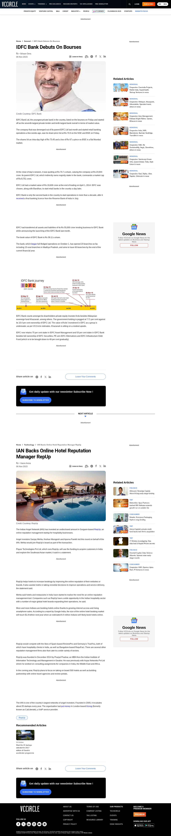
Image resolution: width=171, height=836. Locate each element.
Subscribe (148, 4)
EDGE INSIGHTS (116, 824)
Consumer (135, 514)
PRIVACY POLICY (70, 824)
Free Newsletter (101, 4)
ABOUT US (67, 807)
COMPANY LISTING (94, 811)
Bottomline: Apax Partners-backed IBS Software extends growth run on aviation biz (141, 505)
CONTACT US (68, 815)
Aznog (89, 706)
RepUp (97, 529)
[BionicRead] (86, 57)
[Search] (130, 4)
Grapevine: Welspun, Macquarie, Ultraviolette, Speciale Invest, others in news (142, 104)
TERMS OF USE (93, 807)
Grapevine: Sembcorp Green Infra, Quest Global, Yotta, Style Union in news (141, 161)
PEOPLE (86, 11)
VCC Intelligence (86, 4)
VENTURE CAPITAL (46, 11)
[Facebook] (96, 57)
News (24, 4)
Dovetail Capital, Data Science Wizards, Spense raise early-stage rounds (141, 555)
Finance (133, 488)
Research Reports (70, 4)
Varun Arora (25, 463)
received (20, 198)
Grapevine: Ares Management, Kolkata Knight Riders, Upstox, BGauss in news (141, 118)
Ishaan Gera (25, 54)
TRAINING (114, 820)
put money (65, 706)
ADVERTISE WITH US (71, 811)
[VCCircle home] (10, 4)
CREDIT (65, 11)
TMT (131, 500)
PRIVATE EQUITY (30, 11)
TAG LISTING (92, 815)
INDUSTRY (75, 11)
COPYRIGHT (68, 820)
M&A (58, 11)
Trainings (41, 4)
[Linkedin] (105, 57)
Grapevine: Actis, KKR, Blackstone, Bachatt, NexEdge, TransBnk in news (141, 132)
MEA (165, 4)
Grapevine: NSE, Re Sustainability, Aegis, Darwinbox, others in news (142, 147)
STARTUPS (128, 11)
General (27, 41)
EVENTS (113, 815)
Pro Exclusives (55, 4)
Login (137, 4)
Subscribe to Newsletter (35, 400)
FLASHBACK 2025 (114, 11)
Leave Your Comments (85, 377)
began (34, 244)
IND (159, 4)
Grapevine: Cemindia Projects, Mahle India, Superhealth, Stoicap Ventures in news (141, 89)
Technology (29, 445)
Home (18, 41)
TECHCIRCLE (115, 811)
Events (31, 4)
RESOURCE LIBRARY (95, 820)
